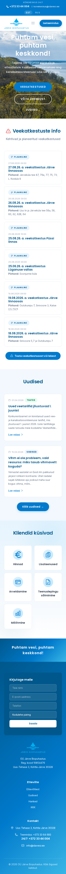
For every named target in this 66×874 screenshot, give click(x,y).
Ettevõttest (33, 789)
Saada (33, 723)
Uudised (33, 795)
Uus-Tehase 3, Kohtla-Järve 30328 (35, 827)
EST (28, 12)
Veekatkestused (33, 87)
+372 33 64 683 (42, 834)
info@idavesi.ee (35, 845)
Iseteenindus (51, 23)
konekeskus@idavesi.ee (46, 6)
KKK (33, 807)
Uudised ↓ (33, 110)
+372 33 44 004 (19, 6)
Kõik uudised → (33, 506)
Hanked (33, 801)
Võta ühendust (33, 99)
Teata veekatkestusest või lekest (35, 355)
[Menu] (33, 23)
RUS (37, 12)
